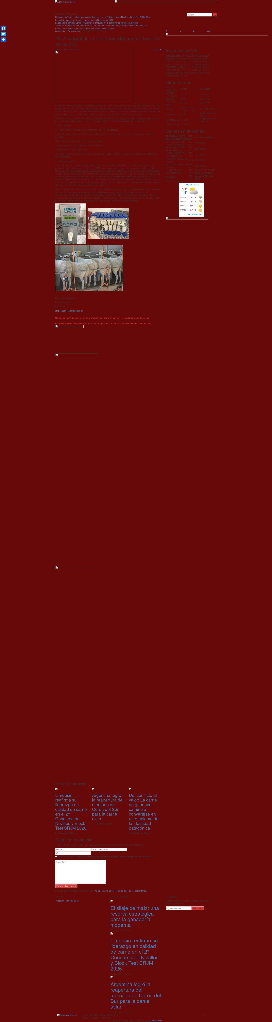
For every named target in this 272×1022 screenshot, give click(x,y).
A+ (158, 49)
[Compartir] (3, 39)
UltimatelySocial (155, 1020)
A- (155, 49)
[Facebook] (3, 28)
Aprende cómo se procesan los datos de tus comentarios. (121, 890)
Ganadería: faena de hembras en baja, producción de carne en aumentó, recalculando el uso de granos (102, 317)
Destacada (60, 31)
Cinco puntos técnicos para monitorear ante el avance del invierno (85, 28)
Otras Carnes (74, 31)
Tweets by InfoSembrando (67, 900)
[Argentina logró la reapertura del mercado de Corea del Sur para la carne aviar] (111, 976)
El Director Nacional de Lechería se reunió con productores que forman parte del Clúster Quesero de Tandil (103, 323)
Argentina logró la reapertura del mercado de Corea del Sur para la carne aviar (108, 807)
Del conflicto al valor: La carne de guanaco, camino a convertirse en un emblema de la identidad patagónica (144, 811)
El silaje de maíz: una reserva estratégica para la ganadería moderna (134, 916)
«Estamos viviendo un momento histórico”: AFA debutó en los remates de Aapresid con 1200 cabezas (101, 25)
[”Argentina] (93, 788)
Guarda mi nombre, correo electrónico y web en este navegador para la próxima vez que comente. (105, 856)
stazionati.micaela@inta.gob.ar (69, 310)
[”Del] (130, 788)
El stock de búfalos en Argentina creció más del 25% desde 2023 (84, 19)
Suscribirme (198, 908)
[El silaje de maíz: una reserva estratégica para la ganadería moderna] (111, 900)
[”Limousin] (56, 788)
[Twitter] (3, 34)
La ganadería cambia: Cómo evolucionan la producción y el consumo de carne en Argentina (96, 22)
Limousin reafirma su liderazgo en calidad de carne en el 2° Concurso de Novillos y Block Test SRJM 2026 (103, 17)
